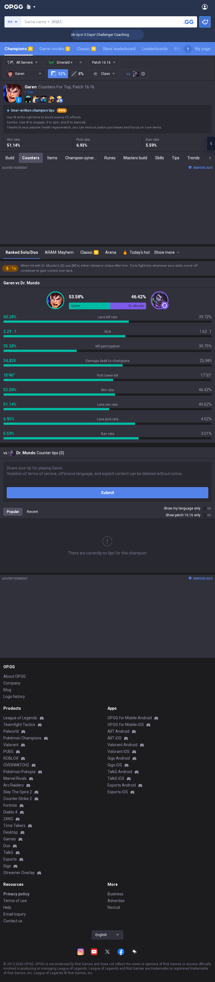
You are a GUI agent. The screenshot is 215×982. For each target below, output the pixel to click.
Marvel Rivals (15, 778)
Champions (18, 48)
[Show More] (31, 6)
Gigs (7, 866)
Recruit (114, 907)
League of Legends (20, 718)
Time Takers (14, 825)
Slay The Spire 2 (17, 792)
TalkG (8, 852)
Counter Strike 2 (17, 798)
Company (11, 683)
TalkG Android (120, 771)
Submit (107, 492)
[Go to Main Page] (13, 6)
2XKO (8, 819)
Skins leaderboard (119, 48)
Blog (7, 690)
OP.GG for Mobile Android (130, 718)
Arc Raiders (13, 785)
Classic (86, 48)
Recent (32, 512)
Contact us (12, 921)
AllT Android (118, 731)
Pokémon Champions (22, 738)
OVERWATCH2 (16, 765)
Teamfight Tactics (19, 724)
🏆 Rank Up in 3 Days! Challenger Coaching (89, 35)
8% (81, 74)
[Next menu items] (188, 49)
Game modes (54, 48)
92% (62, 74)
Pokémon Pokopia (19, 771)
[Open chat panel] (211, 143)
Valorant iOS (119, 751)
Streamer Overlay (19, 872)
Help (7, 907)
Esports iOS (118, 792)
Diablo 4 (10, 812)
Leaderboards (155, 48)
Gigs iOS (115, 765)
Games (9, 839)
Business (115, 894)
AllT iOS (114, 738)
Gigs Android (119, 758)
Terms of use (15, 900)
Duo (6, 845)
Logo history (14, 696)
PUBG (8, 751)
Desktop (10, 832)
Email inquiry (14, 914)
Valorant (10, 745)
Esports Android (122, 785)
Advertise (116, 900)
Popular (13, 512)
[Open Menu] (205, 6)
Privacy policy (16, 894)
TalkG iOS (116, 778)
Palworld (11, 731)
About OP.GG (14, 676)
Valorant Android (122, 745)
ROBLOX (10, 758)
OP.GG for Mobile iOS (126, 724)
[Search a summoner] (188, 21)
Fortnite (10, 805)
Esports (10, 859)
